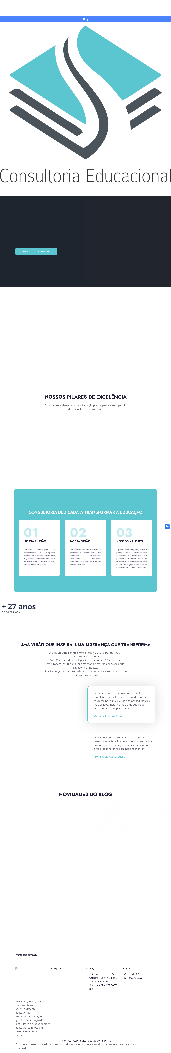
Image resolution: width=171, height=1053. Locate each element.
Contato (57, 994)
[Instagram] (1, 938)
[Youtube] (7, 938)
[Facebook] (4, 938)
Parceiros (58, 989)
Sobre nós (59, 979)
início (56, 974)
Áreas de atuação (63, 984)
